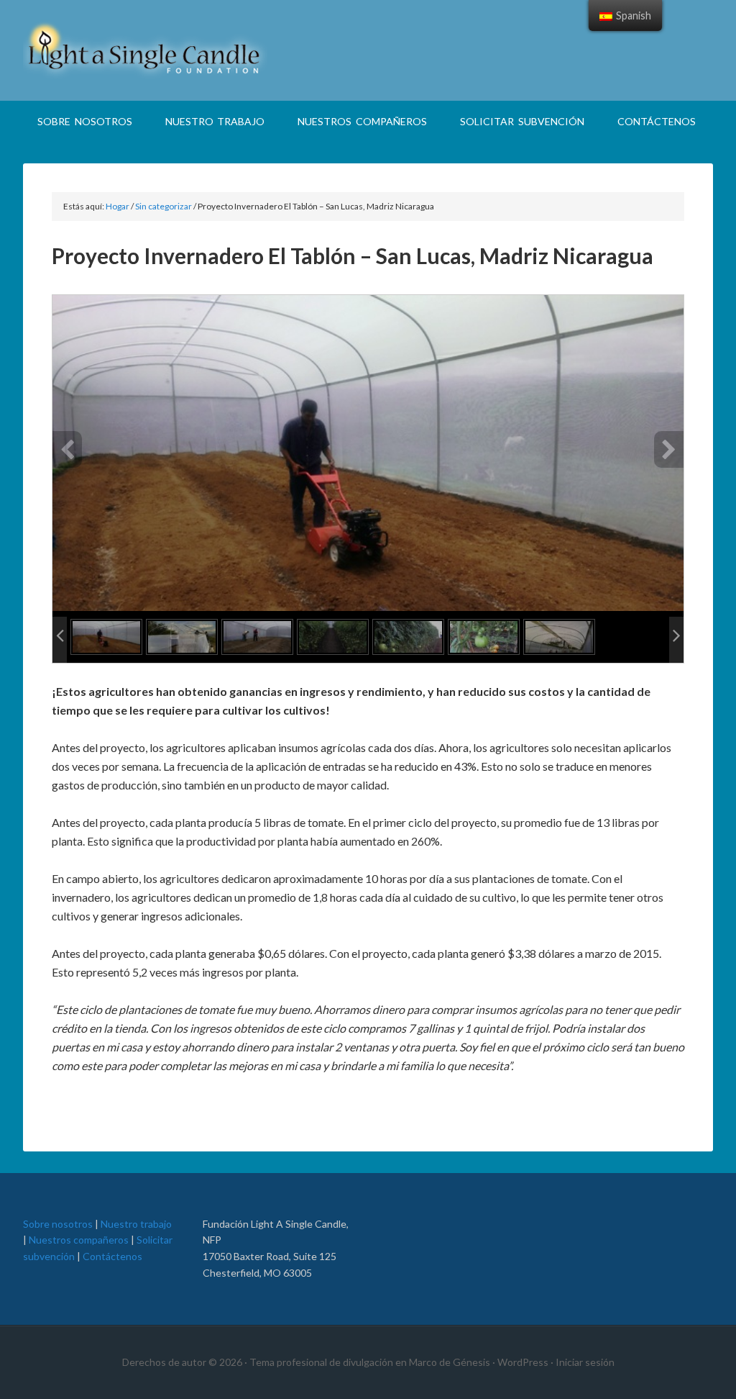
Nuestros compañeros (79, 1239)
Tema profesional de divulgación (321, 1362)
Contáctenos (112, 1256)
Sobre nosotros (58, 1224)
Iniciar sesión (585, 1362)
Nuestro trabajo (136, 1224)
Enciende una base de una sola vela (368, 50)
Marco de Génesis (449, 1362)
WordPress (522, 1362)
